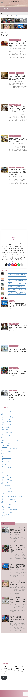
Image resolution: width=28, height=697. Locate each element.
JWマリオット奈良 (6, 485)
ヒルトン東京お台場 (6, 435)
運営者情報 (6, 691)
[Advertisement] (14, 65)
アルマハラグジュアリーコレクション (10, 512)
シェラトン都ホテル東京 (7, 432)
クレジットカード (7, 8)
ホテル (21, 8)
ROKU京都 (4, 464)
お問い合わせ (21, 691)
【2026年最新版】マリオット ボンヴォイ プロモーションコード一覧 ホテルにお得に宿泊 (17, 289)
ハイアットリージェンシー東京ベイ (9, 448)
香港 (2, 503)
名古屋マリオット (5, 454)
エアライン (7, 10)
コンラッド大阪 (5, 482)
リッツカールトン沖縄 (6, 488)
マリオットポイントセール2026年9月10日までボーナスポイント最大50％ (18, 327)
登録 (4, 677)
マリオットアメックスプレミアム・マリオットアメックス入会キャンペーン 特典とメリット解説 (17, 372)
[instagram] (12, 264)
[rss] (18, 264)
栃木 (2, 450)
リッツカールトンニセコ (7, 411)
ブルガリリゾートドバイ (7, 515)
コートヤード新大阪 (6, 479)
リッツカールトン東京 (6, 416)
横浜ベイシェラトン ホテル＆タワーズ (10, 440)
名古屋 (2, 453)
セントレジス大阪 (5, 469)
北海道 (2, 410)
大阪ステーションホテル (7, 471)
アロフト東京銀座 (5, 427)
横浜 (2, 437)
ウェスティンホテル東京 (7, 421)
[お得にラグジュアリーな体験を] (14, 4)
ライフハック (21, 10)
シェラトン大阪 (5, 475)
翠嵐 (3, 459)
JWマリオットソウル (6, 494)
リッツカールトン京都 (6, 458)
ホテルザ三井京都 (5, 461)
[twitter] (6, 264)
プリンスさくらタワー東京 (7, 426)
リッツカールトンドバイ (7, 514)
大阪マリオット (5, 472)
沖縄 (2, 487)
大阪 (2, 466)
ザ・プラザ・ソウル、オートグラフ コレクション (12, 496)
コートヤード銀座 (5, 431)
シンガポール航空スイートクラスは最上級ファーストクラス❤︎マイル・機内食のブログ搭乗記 (17, 108)
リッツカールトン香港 (6, 504)
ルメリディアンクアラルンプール (9, 501)
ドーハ (2, 517)
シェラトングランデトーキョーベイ (9, 443)
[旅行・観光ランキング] (4, 298)
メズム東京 (4, 422)
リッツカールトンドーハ (7, 518)
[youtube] (15, 264)
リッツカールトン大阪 (6, 467)
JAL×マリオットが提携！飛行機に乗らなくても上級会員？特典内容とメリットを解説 (17, 280)
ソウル (2, 493)
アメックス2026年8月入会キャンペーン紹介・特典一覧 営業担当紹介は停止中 (18, 305)
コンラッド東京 (5, 434)
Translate (18, 16)
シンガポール (19, 48)
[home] (21, 264)
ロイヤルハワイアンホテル (7, 491)
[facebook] (9, 264)
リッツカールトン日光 (6, 451)
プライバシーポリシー (14, 691)
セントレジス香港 (5, 506)
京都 (2, 456)
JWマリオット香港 (6, 507)
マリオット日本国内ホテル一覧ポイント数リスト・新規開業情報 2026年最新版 (17, 294)
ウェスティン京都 (5, 463)
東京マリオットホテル (6, 424)
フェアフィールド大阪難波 (7, 480)
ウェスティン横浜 (5, 439)
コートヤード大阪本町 (6, 477)
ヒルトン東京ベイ (5, 445)
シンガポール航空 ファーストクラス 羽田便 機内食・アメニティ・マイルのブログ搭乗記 (18, 139)
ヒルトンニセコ (5, 413)
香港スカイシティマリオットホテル (9, 509)
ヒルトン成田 (4, 447)
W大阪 (3, 474)
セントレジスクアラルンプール (8, 499)
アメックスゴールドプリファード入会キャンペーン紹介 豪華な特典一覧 (17, 582)
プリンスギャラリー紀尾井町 (8, 417)
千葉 (2, 442)
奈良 (2, 484)
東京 (2, 414)
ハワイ (2, 490)
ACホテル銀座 (5, 429)
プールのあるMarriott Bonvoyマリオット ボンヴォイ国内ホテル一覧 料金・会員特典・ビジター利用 (17, 285)
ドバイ (2, 511)
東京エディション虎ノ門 (7, 419)
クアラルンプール (5, 498)
